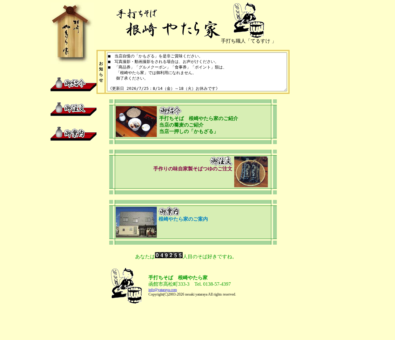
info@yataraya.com (162, 290)
